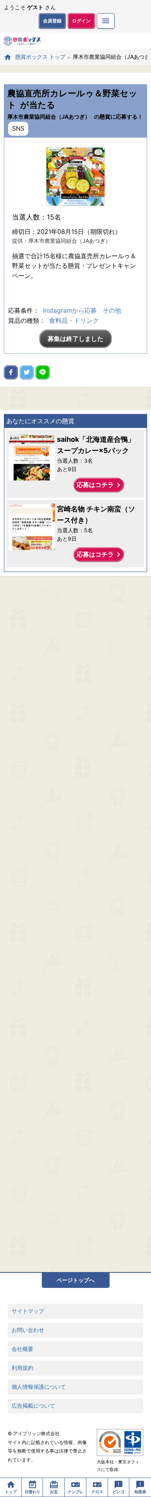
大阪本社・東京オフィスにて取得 (118, 1465)
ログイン (81, 21)
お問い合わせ (28, 1330)
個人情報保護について (39, 1386)
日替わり (32, 1491)
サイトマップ (28, 1311)
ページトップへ (75, 1280)
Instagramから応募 (70, 310)
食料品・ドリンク (74, 320)
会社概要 (22, 1348)
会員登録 (52, 21)
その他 (112, 310)
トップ (11, 1491)
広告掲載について (33, 1405)
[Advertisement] (75, 924)
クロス (97, 1491)
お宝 (54, 1491)
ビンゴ (118, 1491)
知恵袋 (140, 1491)
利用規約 (22, 1367)
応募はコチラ (100, 485)
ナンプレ (75, 1491)
